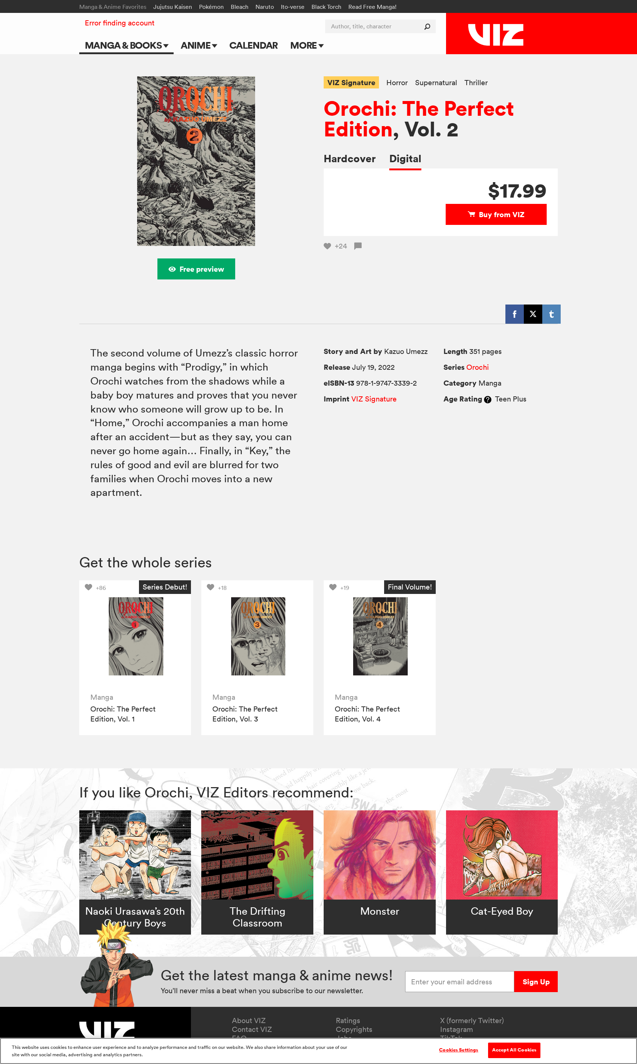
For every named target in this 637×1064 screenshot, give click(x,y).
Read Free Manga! (372, 6)
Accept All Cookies (514, 1050)
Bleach (239, 6)
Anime (196, 45)
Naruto (264, 6)
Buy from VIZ (502, 214)
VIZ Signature (351, 82)
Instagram (456, 1029)
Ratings (348, 1020)
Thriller (476, 83)
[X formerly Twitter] (533, 314)
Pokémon (211, 6)
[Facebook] (514, 314)
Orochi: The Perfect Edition (419, 118)
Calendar (253, 45)
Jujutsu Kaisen (172, 6)
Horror (397, 83)
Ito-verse (292, 6)
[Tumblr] (551, 314)
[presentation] (135, 636)
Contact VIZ (252, 1029)
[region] (318, 1051)
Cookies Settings (458, 1050)
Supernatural (436, 83)
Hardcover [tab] (350, 158)
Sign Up (536, 982)
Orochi (477, 367)
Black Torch (326, 6)
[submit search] (429, 26)
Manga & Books (124, 45)
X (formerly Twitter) (472, 1020)
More (304, 45)
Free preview (202, 269)
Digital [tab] (405, 158)
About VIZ (249, 1020)
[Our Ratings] (487, 398)
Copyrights (354, 1029)
